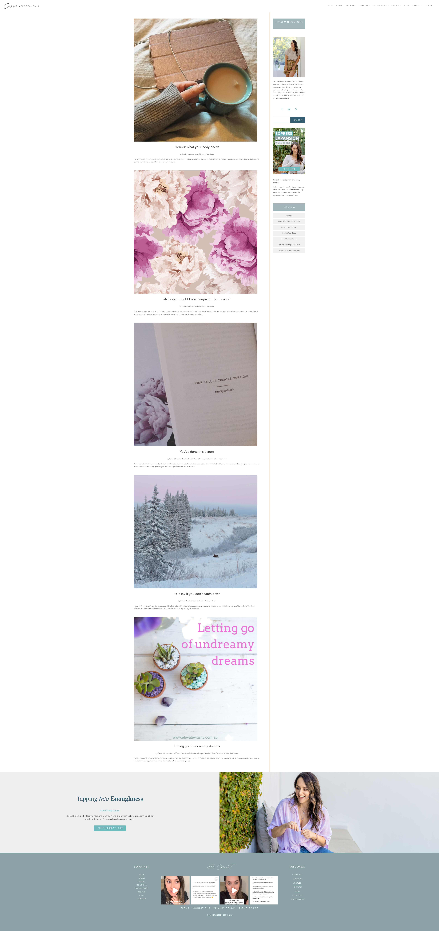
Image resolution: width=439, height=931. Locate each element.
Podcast (396, 6)
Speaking (351, 6)
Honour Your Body (207, 154)
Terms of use (248, 908)
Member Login (297, 899)
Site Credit (297, 895)
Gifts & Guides (381, 6)
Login (429, 6)
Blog (407, 6)
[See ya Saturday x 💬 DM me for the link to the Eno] (205, 890)
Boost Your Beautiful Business (187, 753)
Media (297, 891)
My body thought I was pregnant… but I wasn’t (196, 299)
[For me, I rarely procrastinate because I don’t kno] (234, 890)
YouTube (297, 883)
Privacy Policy (225, 908)
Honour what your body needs (197, 147)
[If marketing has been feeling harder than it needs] (264, 890)
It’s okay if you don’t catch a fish (197, 594)
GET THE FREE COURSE (109, 828)
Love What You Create (289, 239)
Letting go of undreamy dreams (197, 746)
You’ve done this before (197, 451)
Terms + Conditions (195, 908)
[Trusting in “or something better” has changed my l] (175, 890)
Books (339, 6)
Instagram (297, 875)
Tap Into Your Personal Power (216, 459)
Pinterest (297, 887)
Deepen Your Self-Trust (196, 459)
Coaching (364, 6)
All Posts (289, 216)
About (330, 6)
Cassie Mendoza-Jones (190, 154)
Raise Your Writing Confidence (227, 753)
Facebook (297, 879)
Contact (418, 6)
